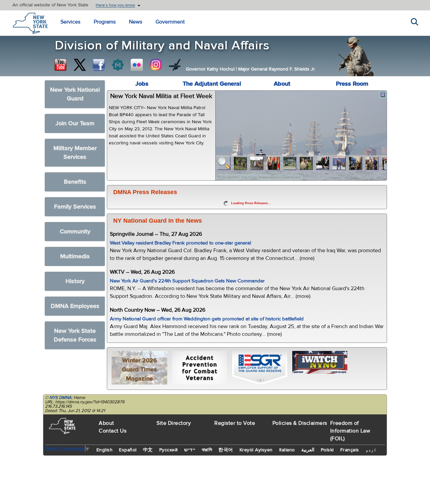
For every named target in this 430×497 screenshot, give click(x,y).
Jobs (141, 84)
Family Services (75, 207)
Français (349, 450)
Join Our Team (74, 123)
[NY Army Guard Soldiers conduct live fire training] (240, 163)
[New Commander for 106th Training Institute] (306, 163)
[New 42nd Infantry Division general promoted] (273, 163)
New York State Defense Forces (75, 335)
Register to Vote (234, 423)
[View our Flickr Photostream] (137, 65)
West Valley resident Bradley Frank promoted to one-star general (180, 243)
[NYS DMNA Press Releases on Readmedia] (118, 65)
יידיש (190, 450)
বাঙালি (207, 450)
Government (170, 21)
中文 (148, 450)
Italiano (287, 450)
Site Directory (174, 423)
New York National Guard (75, 94)
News (135, 21)
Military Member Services (75, 152)
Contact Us (112, 430)
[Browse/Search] (224, 163)
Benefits (75, 182)
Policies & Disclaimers (299, 423)
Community (75, 231)
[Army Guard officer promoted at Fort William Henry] (257, 163)
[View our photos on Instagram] (156, 65)
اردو (371, 450)
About (282, 84)
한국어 (225, 450)
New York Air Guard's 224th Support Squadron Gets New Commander (187, 281)
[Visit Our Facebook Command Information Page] (99, 65)
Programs (105, 21)
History (75, 281)
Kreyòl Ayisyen (256, 450)
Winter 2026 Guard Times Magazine (139, 369)
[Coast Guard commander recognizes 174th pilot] (372, 163)
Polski (327, 450)
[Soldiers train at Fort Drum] (290, 163)
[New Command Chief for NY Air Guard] (339, 163)
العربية (307, 450)
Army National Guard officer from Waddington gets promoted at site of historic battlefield (207, 319)
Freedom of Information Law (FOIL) (350, 431)
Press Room (352, 84)
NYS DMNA (60, 397)
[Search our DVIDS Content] (175, 65)
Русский (168, 450)
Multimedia (75, 256)
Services (70, 21)
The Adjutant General (212, 84)
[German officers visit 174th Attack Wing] (355, 163)
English (104, 450)
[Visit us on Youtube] (60, 65)
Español (128, 450)
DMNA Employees (75, 306)
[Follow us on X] (80, 65)
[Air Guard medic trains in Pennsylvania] (322, 163)
